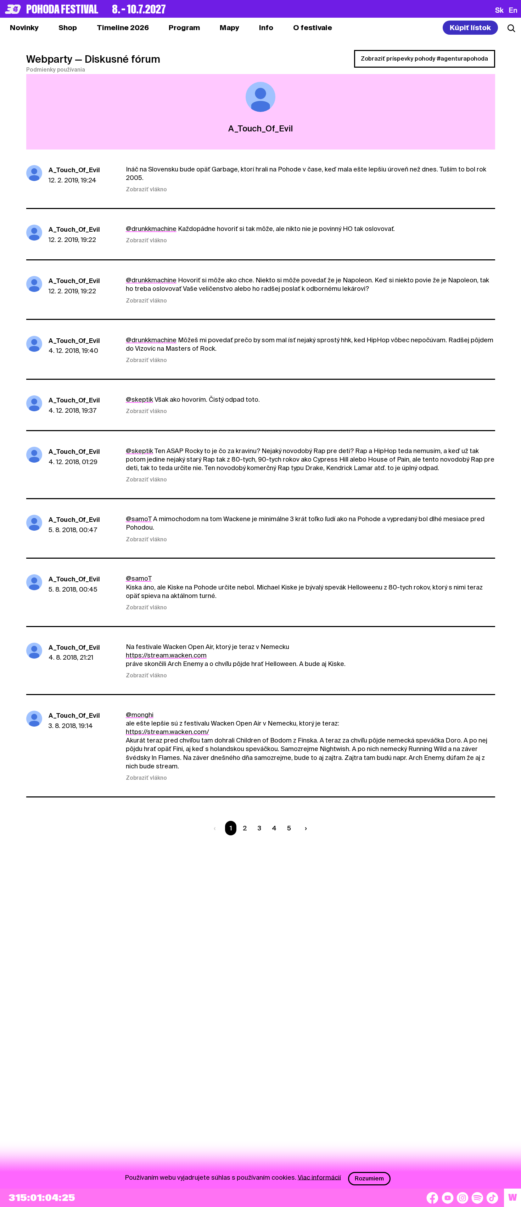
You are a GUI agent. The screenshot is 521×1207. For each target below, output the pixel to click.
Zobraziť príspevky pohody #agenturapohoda (424, 58)
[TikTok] (492, 1198)
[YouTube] (448, 1198)
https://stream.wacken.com (166, 655)
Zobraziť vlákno (146, 189)
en (513, 9)
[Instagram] (462, 1198)
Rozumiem (369, 1178)
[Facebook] (432, 1198)
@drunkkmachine (151, 228)
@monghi (139, 714)
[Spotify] (477, 1198)
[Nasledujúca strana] (304, 828)
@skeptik (139, 399)
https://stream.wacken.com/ (167, 731)
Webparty (49, 59)
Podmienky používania (55, 70)
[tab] (68, 27)
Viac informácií (319, 1177)
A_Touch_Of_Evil (74, 170)
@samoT (139, 519)
